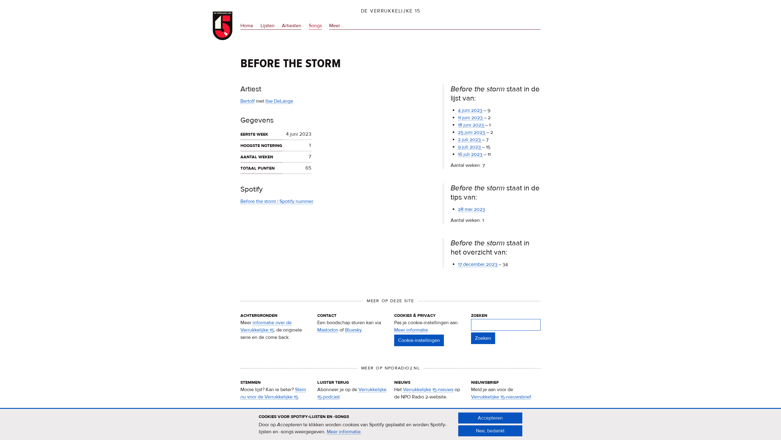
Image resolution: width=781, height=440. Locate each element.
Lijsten (268, 26)
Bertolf (247, 101)
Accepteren (490, 418)
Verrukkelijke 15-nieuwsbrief (501, 397)
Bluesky (353, 330)
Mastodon (327, 330)
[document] (390, 424)
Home (246, 26)
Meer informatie (411, 330)
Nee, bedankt (490, 431)
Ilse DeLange (279, 101)
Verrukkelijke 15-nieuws (428, 390)
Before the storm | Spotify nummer (276, 201)
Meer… (336, 26)
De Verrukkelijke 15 (390, 11)
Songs (315, 26)
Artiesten (291, 26)
